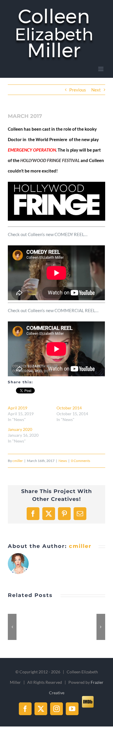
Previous (77, 89)
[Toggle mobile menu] (101, 69)
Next (96, 89)
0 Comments (80, 460)
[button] (12, 627)
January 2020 (20, 429)
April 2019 (17, 407)
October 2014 (69, 407)
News (63, 460)
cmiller (17, 460)
